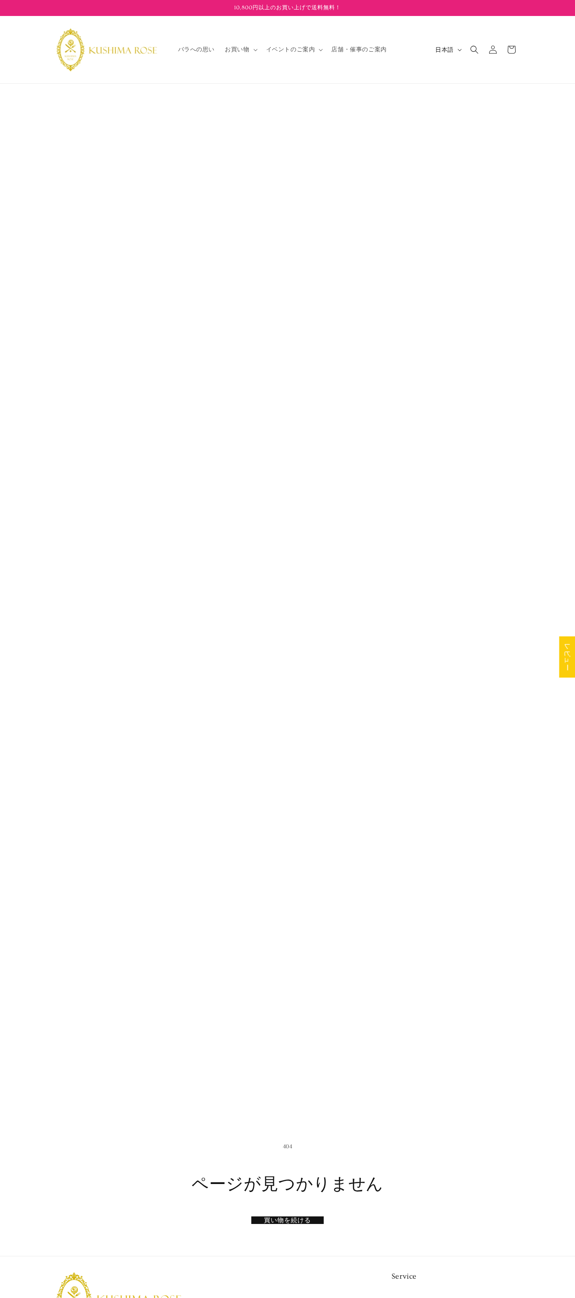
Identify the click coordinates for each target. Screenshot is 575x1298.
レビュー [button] (567, 657)
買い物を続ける (287, 1220)
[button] (240, 49)
